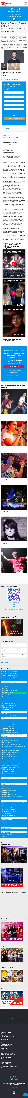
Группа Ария (5, 511)
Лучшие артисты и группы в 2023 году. (9, 677)
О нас (2, 1033)
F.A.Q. (2, 1037)
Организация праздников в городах (9, 1066)
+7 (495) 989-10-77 (14, 375)
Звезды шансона (6, 694)
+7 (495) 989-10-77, (14, 8)
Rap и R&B (4, 688)
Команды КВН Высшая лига (8, 754)
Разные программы (5, 832)
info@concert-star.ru (14, 11)
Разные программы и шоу (6, 1058)
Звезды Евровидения (6, 828)
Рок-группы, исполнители (12, 79)
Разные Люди (6, 575)
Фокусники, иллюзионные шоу (9, 794)
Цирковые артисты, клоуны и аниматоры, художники (14, 796)
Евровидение (5, 830)
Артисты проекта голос (6, 1044)
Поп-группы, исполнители (8, 686)
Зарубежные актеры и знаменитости (10, 732)
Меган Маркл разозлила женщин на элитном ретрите (14, 644)
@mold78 (21, 609)
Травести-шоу (5, 826)
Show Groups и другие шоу (8, 726)
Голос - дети (5, 713)
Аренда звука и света (6, 1062)
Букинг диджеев (5, 778)
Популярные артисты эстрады (16, 28)
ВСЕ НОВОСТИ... (5, 662)
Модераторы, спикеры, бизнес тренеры (11, 767)
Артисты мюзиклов (6, 742)
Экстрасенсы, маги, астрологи (9, 798)
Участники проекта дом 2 (8, 758)
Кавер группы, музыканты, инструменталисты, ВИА (13, 802)
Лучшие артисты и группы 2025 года (9, 673)
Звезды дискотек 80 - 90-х (8, 721)
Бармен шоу (5, 786)
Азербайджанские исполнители (9, 703)
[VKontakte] (14, 19)
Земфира (5, 543)
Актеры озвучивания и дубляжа (9, 775)
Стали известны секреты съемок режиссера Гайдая (13, 654)
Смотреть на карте (14, 1087)
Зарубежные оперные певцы (8, 730)
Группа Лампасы (6, 416)
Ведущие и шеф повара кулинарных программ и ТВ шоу (13, 747)
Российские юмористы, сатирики (9, 756)
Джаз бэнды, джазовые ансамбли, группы (11, 805)
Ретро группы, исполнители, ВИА (9, 690)
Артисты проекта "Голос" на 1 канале (10, 715)
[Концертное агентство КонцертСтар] (14, 4)
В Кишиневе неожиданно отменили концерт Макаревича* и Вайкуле (11, 649)
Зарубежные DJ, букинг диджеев (9, 779)
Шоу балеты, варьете (7, 819)
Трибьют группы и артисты (8, 728)
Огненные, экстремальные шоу (9, 790)
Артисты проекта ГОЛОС (7, 711)
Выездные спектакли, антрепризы (10, 765)
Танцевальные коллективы (7, 817)
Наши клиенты (4, 1035)
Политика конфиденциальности (8, 1036)
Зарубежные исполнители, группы (9, 719)
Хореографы (5, 823)
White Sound (5, 447)
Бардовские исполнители (8, 696)
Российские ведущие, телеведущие (10, 752)
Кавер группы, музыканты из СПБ (9, 815)
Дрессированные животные (8, 788)
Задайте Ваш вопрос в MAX (14, 602)
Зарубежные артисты (6, 717)
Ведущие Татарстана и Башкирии (9, 773)
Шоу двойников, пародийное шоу (9, 760)
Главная (3, 28)
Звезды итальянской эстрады (9, 724)
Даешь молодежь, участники (8, 769)
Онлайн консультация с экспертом (13, 366)
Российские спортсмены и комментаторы (11, 763)
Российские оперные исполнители (9, 698)
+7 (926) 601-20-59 (14, 10)
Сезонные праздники (5, 1063)
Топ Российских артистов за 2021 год (9, 675)
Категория (3, 836)
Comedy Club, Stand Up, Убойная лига (10, 740)
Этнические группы (6, 813)
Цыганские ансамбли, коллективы (10, 811)
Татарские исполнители (7, 709)
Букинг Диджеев (4, 1049)
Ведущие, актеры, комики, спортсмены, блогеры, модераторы (12, 735)
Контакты (3, 1067)
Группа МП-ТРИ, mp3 (7, 479)
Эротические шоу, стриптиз (8, 821)
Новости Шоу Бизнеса (6, 1032)
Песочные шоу (5, 792)
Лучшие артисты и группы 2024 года (9, 671)
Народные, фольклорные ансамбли (10, 807)
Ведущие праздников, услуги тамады (10, 750)
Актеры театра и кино (7, 738)
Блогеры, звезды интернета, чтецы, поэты (11, 744)
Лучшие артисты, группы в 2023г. (8, 679)
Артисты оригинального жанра (8, 784)
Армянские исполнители (7, 707)
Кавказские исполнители (7, 701)
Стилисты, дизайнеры (7, 834)
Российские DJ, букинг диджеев (9, 781)
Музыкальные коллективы (7, 801)
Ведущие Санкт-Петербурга (8, 771)
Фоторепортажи (4, 1039)
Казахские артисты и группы (8, 684)
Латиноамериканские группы (8, 809)
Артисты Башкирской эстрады (9, 705)
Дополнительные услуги (6, 1065)
